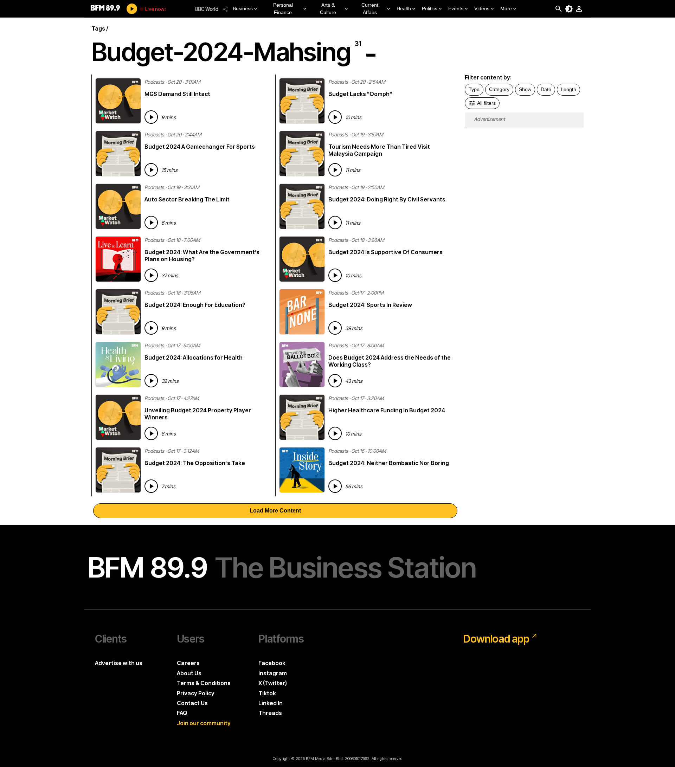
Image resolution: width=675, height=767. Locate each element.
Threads (270, 712)
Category (499, 89)
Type (474, 89)
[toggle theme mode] (569, 9)
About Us (189, 673)
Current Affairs (369, 8)
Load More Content (275, 511)
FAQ (182, 712)
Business (243, 8)
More (506, 8)
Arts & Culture (328, 8)
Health (404, 8)
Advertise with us (118, 662)
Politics (429, 8)
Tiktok (267, 693)
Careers (188, 662)
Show (525, 89)
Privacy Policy (195, 693)
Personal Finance (283, 8)
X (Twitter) (272, 683)
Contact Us (192, 703)
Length (568, 89)
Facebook (271, 662)
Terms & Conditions (204, 683)
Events (455, 8)
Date (546, 89)
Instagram (272, 673)
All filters (486, 103)
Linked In (270, 703)
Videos (481, 8)
